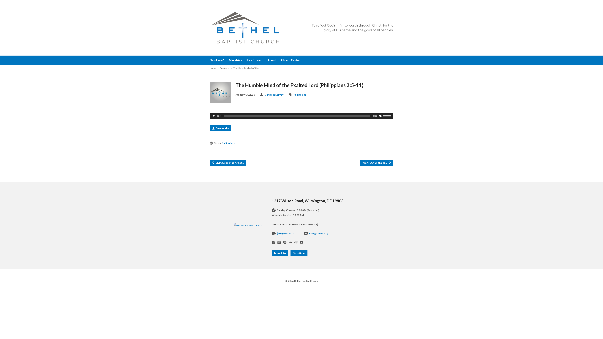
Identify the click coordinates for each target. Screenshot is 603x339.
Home (213, 68)
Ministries (235, 60)
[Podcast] (296, 242)
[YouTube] (301, 242)
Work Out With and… (375, 162)
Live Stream (254, 60)
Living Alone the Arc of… (229, 162)
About (272, 60)
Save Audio (222, 127)
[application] (301, 116)
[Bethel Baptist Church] (248, 225)
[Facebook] (273, 242)
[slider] (387, 115)
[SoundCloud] (290, 242)
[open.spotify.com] (284, 242)
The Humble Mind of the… (246, 68)
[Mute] (380, 115)
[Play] (213, 115)
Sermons (224, 68)
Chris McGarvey (274, 94)
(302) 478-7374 (285, 233)
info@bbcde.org (318, 233)
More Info (280, 252)
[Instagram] (279, 242)
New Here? (217, 60)
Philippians (299, 94)
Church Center (290, 60)
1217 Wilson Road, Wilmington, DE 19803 (307, 201)
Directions (299, 252)
